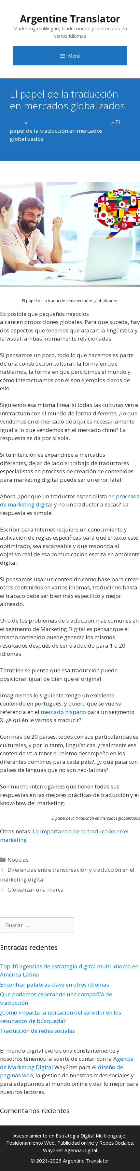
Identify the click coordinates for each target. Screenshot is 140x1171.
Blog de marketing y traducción (69, 122)
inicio (17, 122)
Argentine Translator (70, 18)
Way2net (53, 1150)
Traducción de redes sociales (37, 1030)
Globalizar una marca (35, 889)
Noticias (18, 859)
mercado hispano (63, 712)
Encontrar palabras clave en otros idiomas (54, 984)
